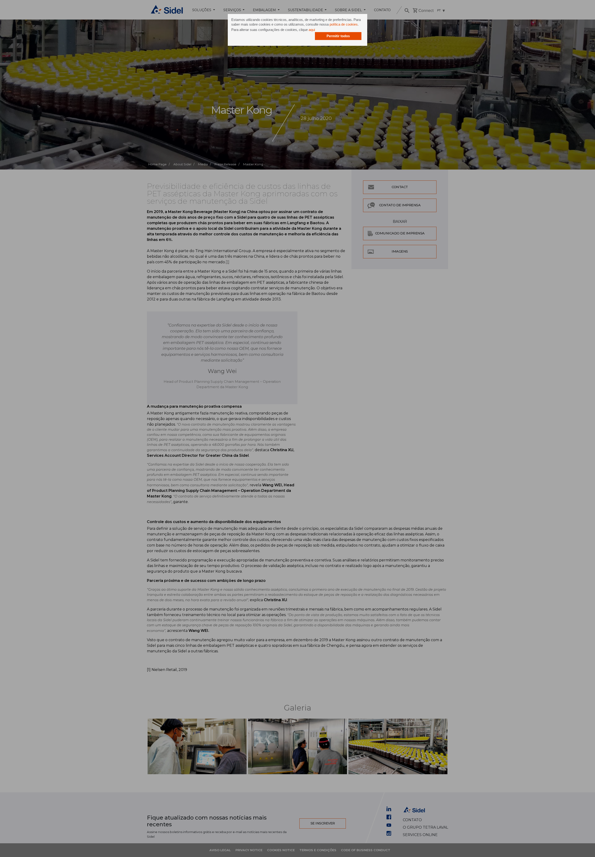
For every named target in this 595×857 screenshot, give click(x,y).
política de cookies (344, 24)
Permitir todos (338, 36)
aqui (312, 30)
